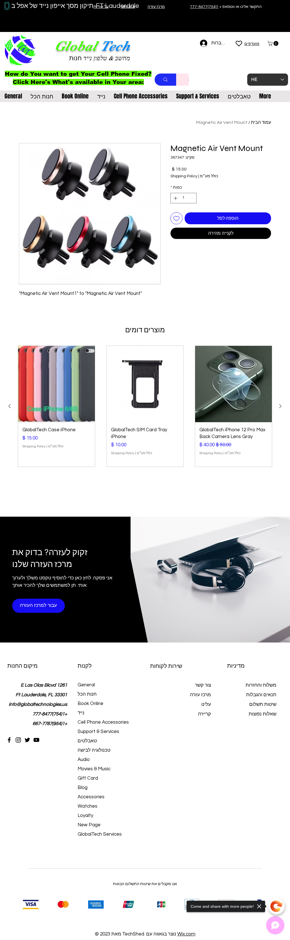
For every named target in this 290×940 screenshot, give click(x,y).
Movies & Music (94, 768)
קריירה (204, 714)
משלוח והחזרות (261, 685)
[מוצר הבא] (9, 406)
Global (75, 46)
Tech (115, 46)
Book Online (90, 703)
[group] (145, 406)
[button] (274, 43)
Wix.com (186, 934)
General (86, 684)
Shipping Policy (183, 176)
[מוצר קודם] (280, 406)
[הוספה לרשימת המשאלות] (176, 218)
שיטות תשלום (262, 704)
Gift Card (88, 778)
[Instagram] (18, 739)
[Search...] (165, 80)
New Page (89, 824)
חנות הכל (87, 694)
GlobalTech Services (100, 834)
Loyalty (85, 815)
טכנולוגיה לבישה (94, 750)
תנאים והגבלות (261, 694)
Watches (87, 806)
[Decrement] (192, 198)
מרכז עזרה (200, 694)
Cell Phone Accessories (103, 722)
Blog (83, 787)
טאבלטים (87, 740)
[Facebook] (9, 739)
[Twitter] (27, 739)
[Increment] (174, 198)
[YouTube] (36, 739)
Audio (84, 759)
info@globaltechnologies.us (38, 704)
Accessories (91, 796)
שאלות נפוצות (262, 714)
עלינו (206, 704)
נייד (81, 712)
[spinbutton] (183, 198)
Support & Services (98, 731)
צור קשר (203, 685)
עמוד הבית (261, 122)
